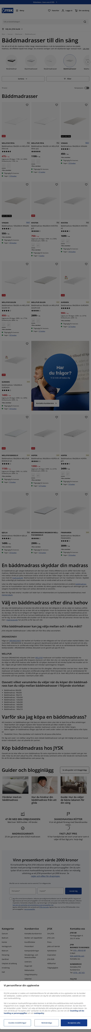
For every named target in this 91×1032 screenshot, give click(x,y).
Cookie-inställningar (17, 1023)
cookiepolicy (39, 1013)
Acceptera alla (74, 1023)
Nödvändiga (46, 1023)
